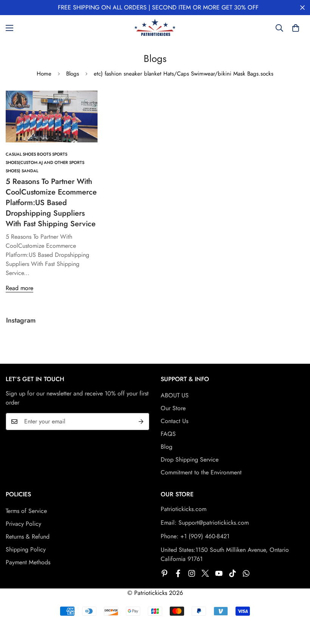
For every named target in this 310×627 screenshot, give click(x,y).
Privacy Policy (23, 523)
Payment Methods (28, 562)
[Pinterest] (164, 573)
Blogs (72, 73)
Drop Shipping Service (190, 459)
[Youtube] (219, 573)
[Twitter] (205, 573)
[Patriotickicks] (155, 28)
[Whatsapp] (246, 573)
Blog (166, 446)
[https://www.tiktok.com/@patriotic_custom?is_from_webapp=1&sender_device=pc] (232, 573)
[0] (295, 28)
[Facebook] (178, 573)
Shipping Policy (26, 549)
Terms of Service (26, 511)
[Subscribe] (141, 421)
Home (44, 73)
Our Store (173, 408)
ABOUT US (175, 395)
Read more (19, 288)
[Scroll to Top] (295, 586)
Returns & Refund (28, 536)
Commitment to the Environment (201, 472)
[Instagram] (191, 573)
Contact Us (174, 421)
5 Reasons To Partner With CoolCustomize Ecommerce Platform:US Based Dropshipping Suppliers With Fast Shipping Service (51, 202)
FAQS (168, 433)
